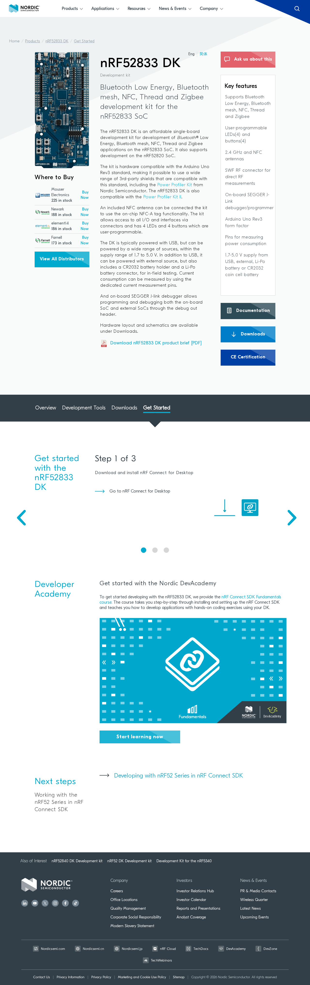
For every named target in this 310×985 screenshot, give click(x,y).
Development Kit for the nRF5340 (184, 861)
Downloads (252, 334)
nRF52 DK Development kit (129, 861)
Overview (45, 408)
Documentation (252, 311)
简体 (203, 54)
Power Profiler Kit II (162, 197)
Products (32, 41)
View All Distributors (62, 259)
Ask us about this (252, 59)
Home (14, 41)
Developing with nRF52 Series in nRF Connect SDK (178, 776)
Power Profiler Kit (174, 185)
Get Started (84, 41)
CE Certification (248, 357)
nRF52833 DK (57, 41)
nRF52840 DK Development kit (77, 861)
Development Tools (84, 408)
